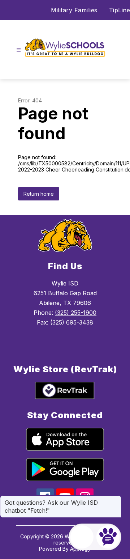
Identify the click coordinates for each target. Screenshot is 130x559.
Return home (38, 194)
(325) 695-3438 (71, 322)
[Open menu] (18, 50)
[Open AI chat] (108, 537)
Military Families (74, 10)
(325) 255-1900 (75, 312)
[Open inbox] (82, 537)
